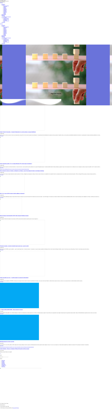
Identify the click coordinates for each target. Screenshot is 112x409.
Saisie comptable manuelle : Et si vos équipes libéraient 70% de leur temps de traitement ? (16, 163)
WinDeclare (5, 9)
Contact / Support (4, 17)
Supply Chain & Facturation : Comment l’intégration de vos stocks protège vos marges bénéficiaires (18, 131)
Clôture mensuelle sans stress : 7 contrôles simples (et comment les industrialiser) (14, 277)
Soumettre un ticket (6, 19)
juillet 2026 (3, 360)
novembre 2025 (4, 365)
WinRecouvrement (6, 5)
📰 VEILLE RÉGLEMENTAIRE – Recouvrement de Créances (11, 309)
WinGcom (5, 8)
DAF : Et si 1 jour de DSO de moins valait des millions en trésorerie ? (12, 193)
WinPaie (5, 7)
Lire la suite (1, 135)
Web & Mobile (4, 14)
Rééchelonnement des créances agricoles (7, 341)
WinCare (5, 13)
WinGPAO (5, 11)
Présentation (3, 4)
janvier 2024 (3, 366)
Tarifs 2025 (3, 37)
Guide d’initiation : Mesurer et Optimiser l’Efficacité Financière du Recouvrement (14, 348)
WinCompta (5, 6)
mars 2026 (3, 363)
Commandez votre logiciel (7, 16)
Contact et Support (6, 18)
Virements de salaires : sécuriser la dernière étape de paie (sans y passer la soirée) (14, 245)
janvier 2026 (3, 364)
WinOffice (5, 10)
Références (3, 15)
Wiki (4, 21)
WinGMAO (5, 33)
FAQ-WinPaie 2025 (6, 20)
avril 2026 (3, 362)
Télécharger (3, 22)
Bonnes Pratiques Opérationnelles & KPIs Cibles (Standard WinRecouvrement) (14, 215)
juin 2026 (3, 361)
